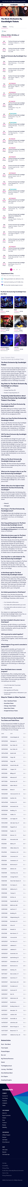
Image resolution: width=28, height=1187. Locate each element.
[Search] (24, 4)
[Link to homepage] (14, 4)
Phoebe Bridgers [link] (5, 1051)
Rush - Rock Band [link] (6, 1044)
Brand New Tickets (9, 703)
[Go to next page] (20, 269)
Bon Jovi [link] (3, 1055)
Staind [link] (3, 1062)
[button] (4, 31)
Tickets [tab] (5, 26)
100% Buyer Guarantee (16, 1)
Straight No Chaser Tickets (11, 710)
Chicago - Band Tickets (10, 705)
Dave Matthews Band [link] (6, 1073)
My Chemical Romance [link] (7, 1058)
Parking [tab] (11, 26)
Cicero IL (6, 503)
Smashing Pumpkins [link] (6, 1080)
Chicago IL (7, 505)
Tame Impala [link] (4, 1048)
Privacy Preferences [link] (6, 1175)
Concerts (7, 357)
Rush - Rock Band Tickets (10, 700)
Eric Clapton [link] (4, 1076)
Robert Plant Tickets (9, 708)
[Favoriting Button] (25, 8)
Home (2, 357)
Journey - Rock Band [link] (6, 1069)
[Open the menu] (2, 4)
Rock (12, 357)
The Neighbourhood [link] (6, 1065)
